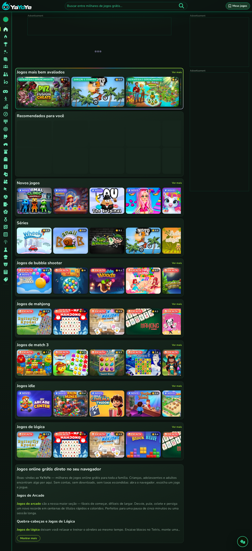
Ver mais (177, 72)
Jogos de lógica (28, 529)
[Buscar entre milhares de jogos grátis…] (181, 6)
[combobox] (126, 6)
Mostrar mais (28, 538)
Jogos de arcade (29, 504)
